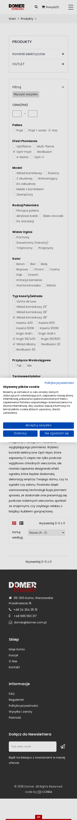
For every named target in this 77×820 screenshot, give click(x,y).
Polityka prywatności (59, 383)
